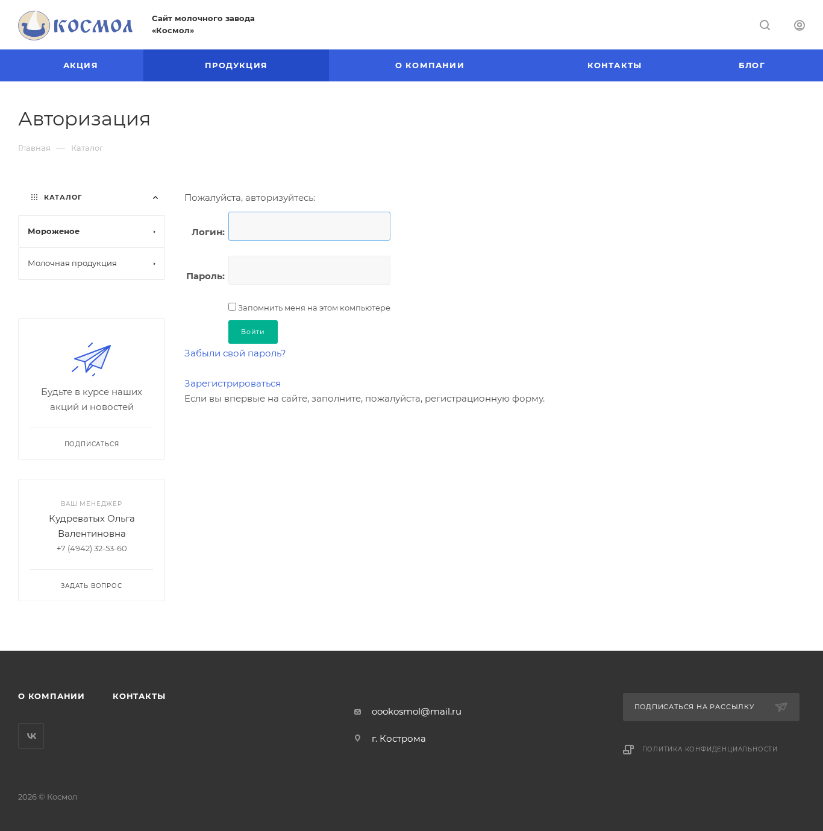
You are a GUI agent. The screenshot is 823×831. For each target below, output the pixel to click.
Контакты (139, 696)
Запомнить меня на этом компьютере (313, 307)
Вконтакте (31, 736)
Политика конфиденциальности (710, 749)
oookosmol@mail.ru (417, 711)
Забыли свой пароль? (235, 353)
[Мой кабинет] (799, 26)
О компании (51, 696)
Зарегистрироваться (232, 383)
